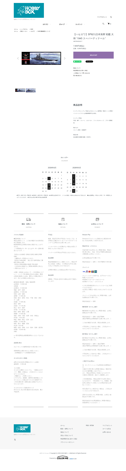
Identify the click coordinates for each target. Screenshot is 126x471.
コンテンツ (78, 24)
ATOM (92, 425)
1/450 (31, 29)
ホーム (16, 29)
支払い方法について (67, 435)
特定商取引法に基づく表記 (80, 70)
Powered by (53, 458)
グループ (62, 24)
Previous (18, 58)
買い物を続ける (77, 75)
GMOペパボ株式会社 (69, 453)
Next (64, 58)
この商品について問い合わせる (81, 73)
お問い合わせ (107, 432)
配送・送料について (67, 429)
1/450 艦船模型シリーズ (43, 31)
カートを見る (107, 429)
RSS (87, 425)
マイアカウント (102, 17)
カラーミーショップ (45, 453)
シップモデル (23, 29)
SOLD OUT (93, 55)
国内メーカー (23, 31)
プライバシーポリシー (67, 442)
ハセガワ (32, 31)
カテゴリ (45, 24)
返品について (76, 68)
